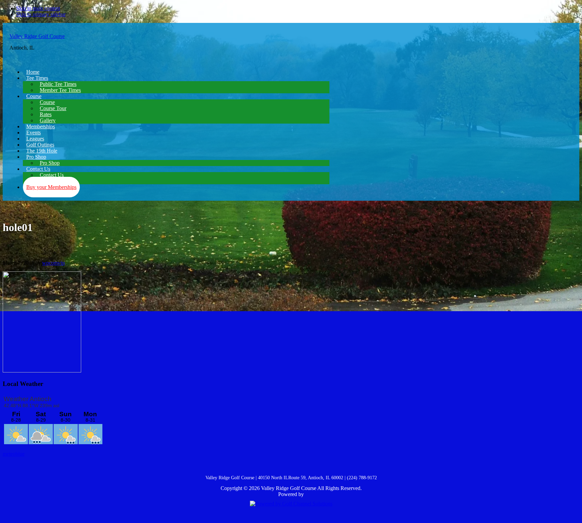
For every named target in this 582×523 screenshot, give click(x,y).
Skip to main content (38, 8)
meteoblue (14, 454)
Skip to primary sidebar (41, 14)
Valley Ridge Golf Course (37, 36)
